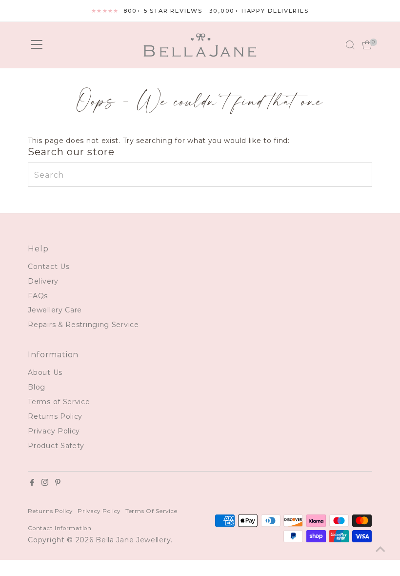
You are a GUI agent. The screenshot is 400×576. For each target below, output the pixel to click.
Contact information (59, 528)
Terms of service (151, 511)
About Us (45, 372)
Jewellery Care (55, 310)
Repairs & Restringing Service (83, 324)
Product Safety (56, 445)
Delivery (43, 281)
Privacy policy (99, 511)
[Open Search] (350, 45)
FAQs (38, 295)
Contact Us (48, 266)
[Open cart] (367, 45)
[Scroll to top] (380, 549)
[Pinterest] (58, 483)
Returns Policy (55, 416)
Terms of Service (59, 401)
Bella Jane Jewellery (133, 539)
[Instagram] (45, 483)
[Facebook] (32, 483)
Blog (36, 387)
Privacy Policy (54, 431)
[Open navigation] (36, 45)
